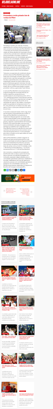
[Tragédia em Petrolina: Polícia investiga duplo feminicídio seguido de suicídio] (9, 387)
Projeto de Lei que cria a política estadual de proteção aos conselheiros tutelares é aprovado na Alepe (26, 218)
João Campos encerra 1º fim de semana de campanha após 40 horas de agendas (9, 366)
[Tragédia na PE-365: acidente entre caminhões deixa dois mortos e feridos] (26, 358)
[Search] (50, 2)
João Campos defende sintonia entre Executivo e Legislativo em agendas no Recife (9, 279)
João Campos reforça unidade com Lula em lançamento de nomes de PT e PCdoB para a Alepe (9, 309)
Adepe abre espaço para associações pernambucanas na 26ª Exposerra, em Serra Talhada (44, 60)
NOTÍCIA (17, 6)
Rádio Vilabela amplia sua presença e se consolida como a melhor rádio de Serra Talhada (43, 25)
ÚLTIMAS (4, 6)
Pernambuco (5, 214)
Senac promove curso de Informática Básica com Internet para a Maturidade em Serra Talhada (43, 66)
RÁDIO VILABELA (29, 6)
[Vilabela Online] (11, 2)
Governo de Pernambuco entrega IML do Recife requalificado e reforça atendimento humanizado (9, 218)
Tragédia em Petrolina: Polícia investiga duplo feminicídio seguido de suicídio (9, 395)
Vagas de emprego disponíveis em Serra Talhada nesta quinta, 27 (43, 36)
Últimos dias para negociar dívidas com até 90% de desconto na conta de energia (26, 248)
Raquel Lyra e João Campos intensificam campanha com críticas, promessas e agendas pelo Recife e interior (26, 279)
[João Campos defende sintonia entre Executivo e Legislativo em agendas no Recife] (9, 271)
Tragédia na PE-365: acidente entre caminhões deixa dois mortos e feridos (26, 366)
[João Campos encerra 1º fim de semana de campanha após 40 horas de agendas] (9, 358)
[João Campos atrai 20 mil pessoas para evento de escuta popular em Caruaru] (26, 387)
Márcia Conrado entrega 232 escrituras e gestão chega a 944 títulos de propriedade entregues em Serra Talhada (43, 18)
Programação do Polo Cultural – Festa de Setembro (44, 31)
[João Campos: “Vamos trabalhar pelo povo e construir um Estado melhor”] (9, 329)
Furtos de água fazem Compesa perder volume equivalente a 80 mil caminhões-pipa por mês (26, 337)
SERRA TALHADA (10, 6)
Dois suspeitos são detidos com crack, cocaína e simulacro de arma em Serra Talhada (26, 309)
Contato (23, 6)
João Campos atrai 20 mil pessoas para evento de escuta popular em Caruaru (26, 394)
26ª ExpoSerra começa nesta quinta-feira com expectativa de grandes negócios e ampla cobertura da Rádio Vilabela (43, 53)
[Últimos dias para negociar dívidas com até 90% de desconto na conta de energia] (26, 240)
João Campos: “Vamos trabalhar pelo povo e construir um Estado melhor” (9, 337)
